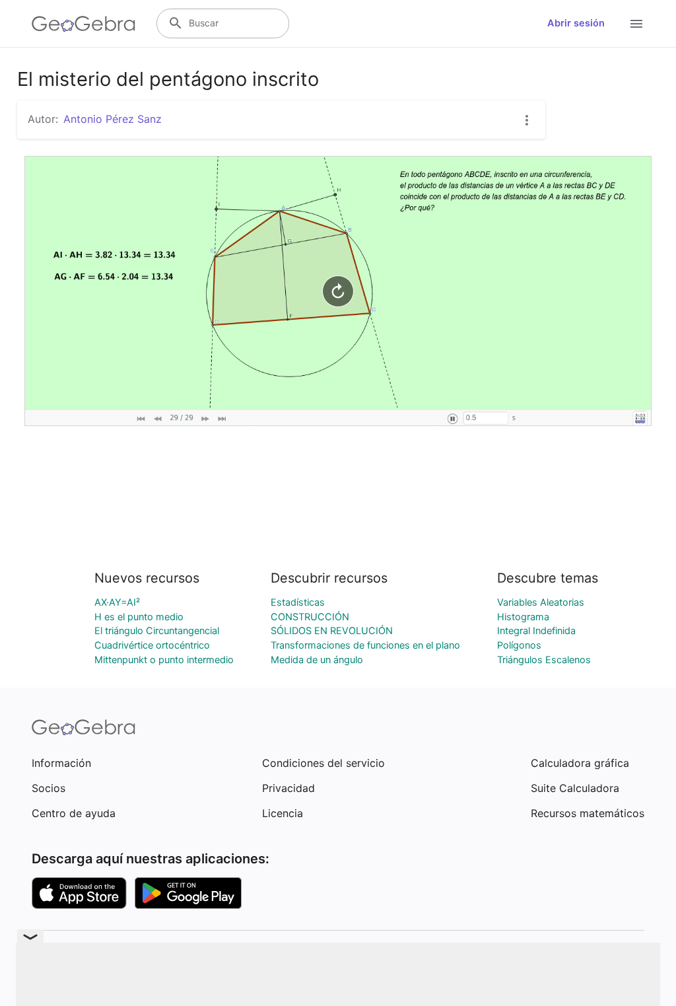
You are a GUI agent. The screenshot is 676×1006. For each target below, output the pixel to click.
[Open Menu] (636, 24)
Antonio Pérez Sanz (112, 119)
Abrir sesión (576, 23)
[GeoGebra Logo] (83, 24)
